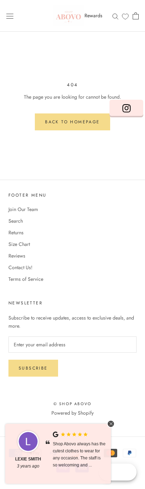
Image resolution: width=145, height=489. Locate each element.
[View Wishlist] (125, 16)
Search (15, 220)
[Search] (115, 16)
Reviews (16, 255)
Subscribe (33, 368)
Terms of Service (25, 279)
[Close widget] (111, 424)
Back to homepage (72, 122)
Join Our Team (23, 209)
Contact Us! (20, 267)
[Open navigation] (9, 16)
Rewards (93, 15)
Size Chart (19, 244)
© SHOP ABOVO (72, 404)
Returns (16, 232)
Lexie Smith (28, 459)
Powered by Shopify (72, 412)
